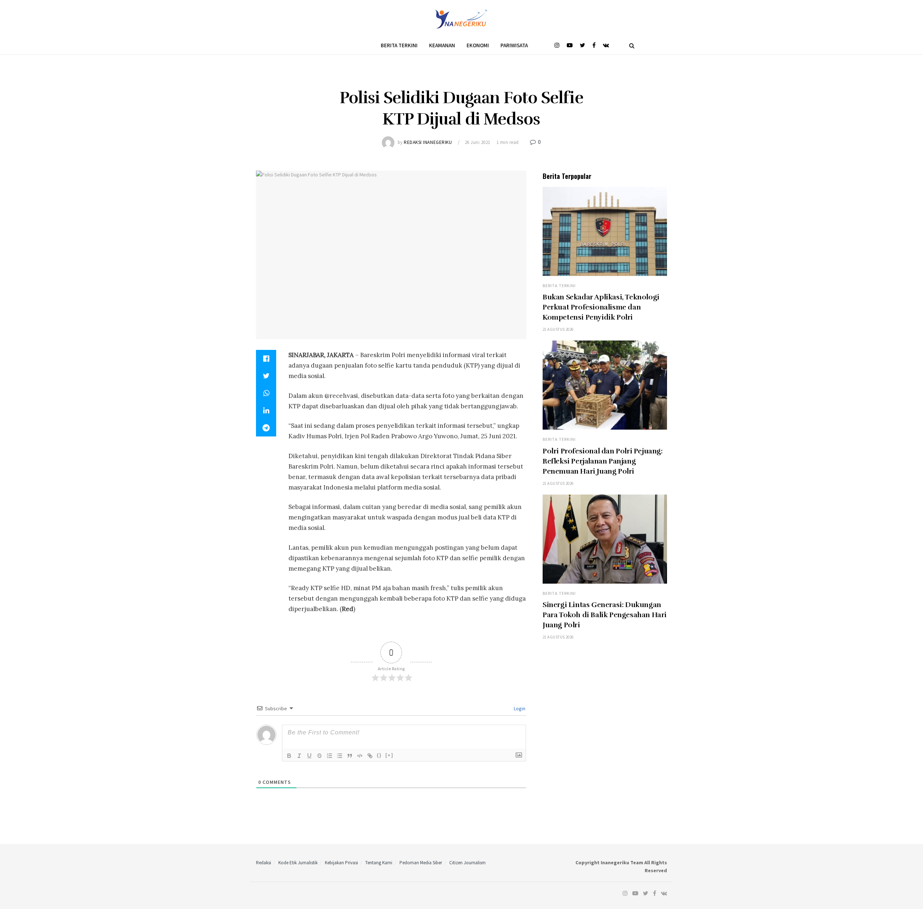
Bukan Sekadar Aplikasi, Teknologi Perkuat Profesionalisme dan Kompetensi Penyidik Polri (601, 307)
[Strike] (319, 755)
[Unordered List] (340, 755)
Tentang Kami (378, 863)
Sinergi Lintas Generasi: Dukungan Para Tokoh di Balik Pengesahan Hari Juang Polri (605, 614)
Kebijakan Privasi (341, 863)
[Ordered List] (329, 755)
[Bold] (289, 755)
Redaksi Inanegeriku (428, 142)
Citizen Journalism (467, 863)
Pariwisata (514, 45)
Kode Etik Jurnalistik (298, 863)
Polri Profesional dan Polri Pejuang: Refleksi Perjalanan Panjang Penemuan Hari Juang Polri (603, 461)
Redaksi (263, 863)
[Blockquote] (350, 755)
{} (379, 755)
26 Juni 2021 (477, 142)
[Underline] (309, 755)
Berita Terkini (399, 45)
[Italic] (299, 755)
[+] (389, 755)
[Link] (370, 755)
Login (519, 708)
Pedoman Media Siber (420, 863)
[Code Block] (360, 755)
